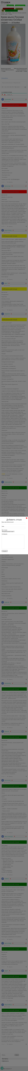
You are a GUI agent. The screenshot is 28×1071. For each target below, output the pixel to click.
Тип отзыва (4, 530)
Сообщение (4, 534)
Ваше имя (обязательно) (8, 522)
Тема (3, 526)
